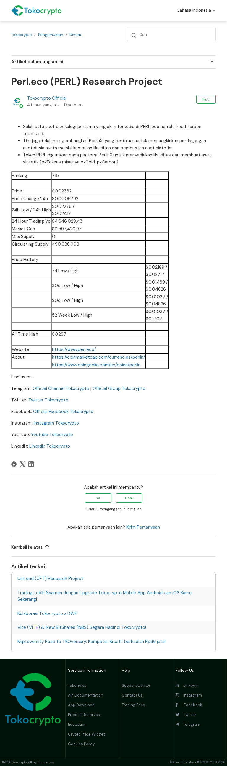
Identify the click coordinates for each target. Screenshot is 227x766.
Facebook (190, 704)
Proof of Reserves (84, 714)
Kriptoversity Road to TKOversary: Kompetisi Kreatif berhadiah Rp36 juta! (91, 641)
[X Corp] (22, 464)
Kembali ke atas (27, 547)
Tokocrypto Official (47, 98)
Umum (75, 34)
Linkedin (189, 685)
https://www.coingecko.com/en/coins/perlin (96, 365)
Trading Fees (133, 704)
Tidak (129, 497)
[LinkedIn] (31, 464)
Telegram (189, 724)
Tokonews (77, 685)
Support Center (136, 685)
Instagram (190, 695)
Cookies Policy (81, 743)
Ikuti (206, 99)
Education (77, 724)
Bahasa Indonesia (194, 10)
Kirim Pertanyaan (143, 527)
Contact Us (132, 695)
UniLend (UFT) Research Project (50, 579)
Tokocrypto (21, 34)
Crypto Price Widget (86, 734)
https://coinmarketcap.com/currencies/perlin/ (98, 357)
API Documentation (85, 695)
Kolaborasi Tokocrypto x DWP (47, 613)
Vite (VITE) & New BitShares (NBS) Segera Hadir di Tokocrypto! (81, 627)
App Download (81, 704)
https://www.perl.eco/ (74, 349)
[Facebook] (14, 464)
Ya (98, 497)
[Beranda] (36, 10)
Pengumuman (50, 34)
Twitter (187, 714)
